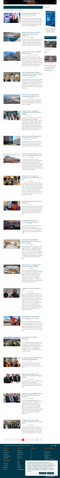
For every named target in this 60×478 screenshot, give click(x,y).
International (6, 467)
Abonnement (46, 453)
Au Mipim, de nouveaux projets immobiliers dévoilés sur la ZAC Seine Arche (32, 421)
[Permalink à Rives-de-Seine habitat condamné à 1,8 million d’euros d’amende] (12, 140)
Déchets (29, 115)
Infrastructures (19, 457)
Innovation (5, 450)
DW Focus (30, 2)
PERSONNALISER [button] (33, 473)
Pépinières (5, 469)
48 (37, 439)
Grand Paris (19, 450)
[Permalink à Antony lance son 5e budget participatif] (12, 341)
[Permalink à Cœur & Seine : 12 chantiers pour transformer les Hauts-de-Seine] (12, 99)
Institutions (19, 456)
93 (28, 16)
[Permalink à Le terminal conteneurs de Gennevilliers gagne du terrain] (12, 225)
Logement (30, 139)
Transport (30, 223)
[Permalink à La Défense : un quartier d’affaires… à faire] (12, 293)
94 (31, 456)
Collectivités (31, 180)
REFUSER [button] (50, 473)
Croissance (6, 454)
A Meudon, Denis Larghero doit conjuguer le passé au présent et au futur (31, 177)
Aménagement (31, 37)
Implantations (6, 457)
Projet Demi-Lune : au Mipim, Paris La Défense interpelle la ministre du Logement (32, 395)
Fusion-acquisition (7, 456)
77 (31, 452)
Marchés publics (20, 454)
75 (31, 450)
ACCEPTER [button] (42, 473)
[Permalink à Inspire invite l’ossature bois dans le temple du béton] (12, 56)
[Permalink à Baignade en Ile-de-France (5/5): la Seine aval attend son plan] (12, 18)
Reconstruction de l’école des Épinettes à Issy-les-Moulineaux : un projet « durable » (32, 241)
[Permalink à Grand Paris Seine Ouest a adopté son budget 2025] (12, 205)
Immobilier (36, 55)
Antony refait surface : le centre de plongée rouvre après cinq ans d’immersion (31, 34)
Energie (30, 361)
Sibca (45, 52)
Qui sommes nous (47, 452)
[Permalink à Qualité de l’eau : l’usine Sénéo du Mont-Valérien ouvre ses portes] (12, 321)
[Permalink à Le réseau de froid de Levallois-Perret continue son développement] (12, 362)
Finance (30, 204)
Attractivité (5, 465)
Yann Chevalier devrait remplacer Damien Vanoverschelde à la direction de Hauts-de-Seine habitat (32, 74)
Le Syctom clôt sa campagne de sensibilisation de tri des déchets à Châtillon (31, 112)
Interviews (19, 467)
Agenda (18, 462)
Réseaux (18, 464)
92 (26, 16)
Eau (30, 16)
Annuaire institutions (20, 469)
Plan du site (52, 445)
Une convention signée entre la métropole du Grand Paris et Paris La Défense (32, 375)
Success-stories (6, 452)
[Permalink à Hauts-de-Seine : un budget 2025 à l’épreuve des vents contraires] (12, 269)
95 (31, 457)
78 (31, 459)
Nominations (19, 465)
